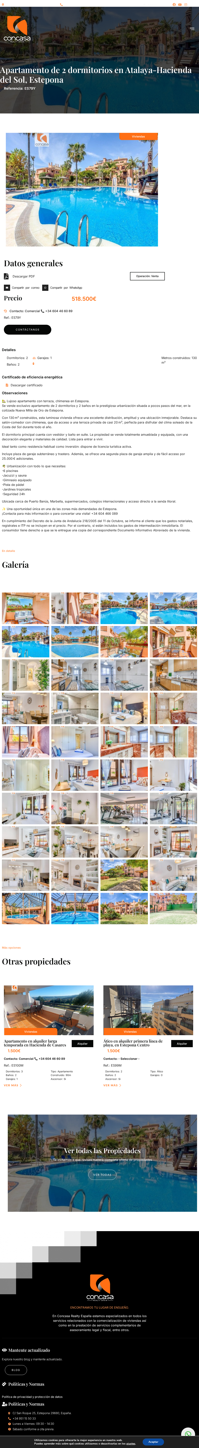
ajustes (130, 1443)
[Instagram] (185, 4)
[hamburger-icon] (192, 29)
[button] (22, 288)
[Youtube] (180, 4)
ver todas (102, 1174)
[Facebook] (174, 4)
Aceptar (153, 1442)
